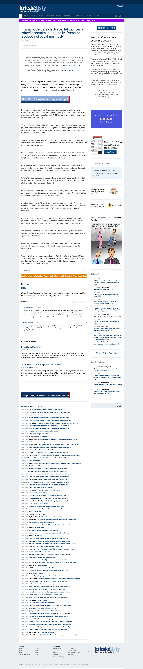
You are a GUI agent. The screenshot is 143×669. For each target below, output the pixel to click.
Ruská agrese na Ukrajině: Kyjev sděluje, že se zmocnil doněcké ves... (49, 560)
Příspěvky (96, 16)
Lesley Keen (32, 415)
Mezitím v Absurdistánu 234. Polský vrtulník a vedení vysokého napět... (60, 463)
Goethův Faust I (40, 514)
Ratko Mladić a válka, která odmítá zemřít (108, 317)
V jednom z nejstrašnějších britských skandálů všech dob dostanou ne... (50, 412)
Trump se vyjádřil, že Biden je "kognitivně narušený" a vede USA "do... (49, 428)
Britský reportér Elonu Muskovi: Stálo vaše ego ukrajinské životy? (48, 616)
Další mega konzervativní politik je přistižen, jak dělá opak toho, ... (57, 439)
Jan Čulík (31, 544)
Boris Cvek (32, 431)
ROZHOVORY (50, 16)
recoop (39, 511)
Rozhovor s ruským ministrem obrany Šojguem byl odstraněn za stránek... (51, 621)
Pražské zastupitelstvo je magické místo (41, 552)
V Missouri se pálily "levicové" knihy (39, 434)
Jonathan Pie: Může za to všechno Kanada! (106, 322)
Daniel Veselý (33, 549)
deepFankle (40, 528)
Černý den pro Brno (34, 460)
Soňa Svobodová (34, 436)
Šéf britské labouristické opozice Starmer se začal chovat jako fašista (56, 562)
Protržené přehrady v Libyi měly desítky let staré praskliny (46, 509)
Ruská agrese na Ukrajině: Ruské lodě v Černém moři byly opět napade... (50, 605)
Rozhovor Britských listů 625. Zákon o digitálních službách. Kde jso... (48, 482)
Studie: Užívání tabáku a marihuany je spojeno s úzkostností (46, 584)
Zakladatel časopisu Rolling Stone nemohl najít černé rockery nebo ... (58, 444)
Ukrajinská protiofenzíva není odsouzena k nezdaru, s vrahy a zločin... (55, 544)
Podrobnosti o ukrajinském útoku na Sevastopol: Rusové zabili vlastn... (50, 624)
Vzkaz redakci (72, 650)
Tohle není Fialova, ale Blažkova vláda (47, 431)
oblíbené (83, 302)
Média (36, 652)
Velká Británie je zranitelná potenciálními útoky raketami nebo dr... (48, 568)
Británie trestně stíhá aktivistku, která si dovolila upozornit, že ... (47, 410)
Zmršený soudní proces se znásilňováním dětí (42, 608)
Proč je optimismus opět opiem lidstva (48, 490)
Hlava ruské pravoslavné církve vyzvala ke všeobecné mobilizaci (48, 498)
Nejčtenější (95, 274)
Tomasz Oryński (33, 463)
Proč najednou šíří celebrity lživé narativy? (41, 522)
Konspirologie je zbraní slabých (38, 493)
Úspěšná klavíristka (45, 436)
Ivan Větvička (33, 455)
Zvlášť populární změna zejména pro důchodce (42, 557)
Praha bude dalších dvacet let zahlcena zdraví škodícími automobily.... (49, 541)
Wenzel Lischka (33, 573)
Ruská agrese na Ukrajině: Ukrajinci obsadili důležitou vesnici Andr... (49, 538)
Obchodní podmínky (58, 657)
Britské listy (33, 9)
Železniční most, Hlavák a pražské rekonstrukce (41, 364)
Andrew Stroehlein (34, 578)
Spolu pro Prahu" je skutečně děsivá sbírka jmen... (44, 611)
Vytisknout (27, 270)
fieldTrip (39, 536)
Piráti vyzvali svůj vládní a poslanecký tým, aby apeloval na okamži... (49, 442)
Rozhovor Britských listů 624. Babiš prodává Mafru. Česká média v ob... (49, 458)
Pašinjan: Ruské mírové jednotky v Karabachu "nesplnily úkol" (47, 589)
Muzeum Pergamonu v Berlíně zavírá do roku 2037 (52, 479)
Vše (115, 353)
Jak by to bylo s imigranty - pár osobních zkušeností (44, 576)
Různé (37, 654)
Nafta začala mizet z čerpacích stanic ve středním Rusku (45, 595)
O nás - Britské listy (58, 648)
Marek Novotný (28, 322)
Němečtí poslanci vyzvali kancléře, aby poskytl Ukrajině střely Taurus (49, 592)
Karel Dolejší (32, 423)
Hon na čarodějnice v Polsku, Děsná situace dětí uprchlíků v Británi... (60, 578)
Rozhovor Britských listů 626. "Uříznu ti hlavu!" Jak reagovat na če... (49, 452)
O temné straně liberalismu (103, 289)
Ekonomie (22, 650)
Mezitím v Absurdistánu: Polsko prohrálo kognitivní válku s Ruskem (106, 370)
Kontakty (55, 650)
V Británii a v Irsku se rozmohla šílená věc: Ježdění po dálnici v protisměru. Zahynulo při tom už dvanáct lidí (107, 310)
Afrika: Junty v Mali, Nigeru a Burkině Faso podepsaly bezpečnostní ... (49, 501)
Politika (37, 650)
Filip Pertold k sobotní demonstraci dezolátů (49, 517)
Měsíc (104, 353)
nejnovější (75, 302)
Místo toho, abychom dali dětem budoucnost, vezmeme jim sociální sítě (107, 329)
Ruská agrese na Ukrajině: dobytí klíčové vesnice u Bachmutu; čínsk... (50, 477)
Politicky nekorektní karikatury (106, 218)
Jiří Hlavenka (105, 342)
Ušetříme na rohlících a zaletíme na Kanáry (49, 546)
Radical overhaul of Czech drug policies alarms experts (108, 385)
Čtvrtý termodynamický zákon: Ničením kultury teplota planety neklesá (58, 455)
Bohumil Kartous (34, 635)
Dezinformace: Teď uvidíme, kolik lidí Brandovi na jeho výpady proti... (49, 485)
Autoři (88, 16)
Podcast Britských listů (103, 163)
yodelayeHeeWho (42, 565)
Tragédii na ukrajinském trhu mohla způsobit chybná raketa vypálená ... (50, 418)
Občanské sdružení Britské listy (39, 664)
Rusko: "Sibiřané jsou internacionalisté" (40, 487)
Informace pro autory (74, 652)
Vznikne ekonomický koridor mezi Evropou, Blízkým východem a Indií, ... (50, 587)
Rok (110, 353)
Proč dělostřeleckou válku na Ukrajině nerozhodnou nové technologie (57, 423)
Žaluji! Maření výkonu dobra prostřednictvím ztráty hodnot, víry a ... (57, 519)
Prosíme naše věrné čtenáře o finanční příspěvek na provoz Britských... (50, 447)
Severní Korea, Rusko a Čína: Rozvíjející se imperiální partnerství (48, 597)
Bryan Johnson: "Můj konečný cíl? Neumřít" (42, 603)
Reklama (55, 654)
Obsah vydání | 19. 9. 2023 (32, 406)
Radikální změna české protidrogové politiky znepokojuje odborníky (107, 392)
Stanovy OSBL (72, 648)
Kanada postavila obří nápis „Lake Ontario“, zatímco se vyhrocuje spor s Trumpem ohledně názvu (108, 377)
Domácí (37, 648)
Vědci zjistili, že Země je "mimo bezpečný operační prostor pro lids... (49, 619)
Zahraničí (21, 648)
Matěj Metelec (33, 367)
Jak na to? (96, 176)
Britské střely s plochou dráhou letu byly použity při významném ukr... (49, 581)
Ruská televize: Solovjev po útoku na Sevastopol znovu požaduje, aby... (50, 627)
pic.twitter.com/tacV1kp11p (73, 65)
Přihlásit (119, 6)
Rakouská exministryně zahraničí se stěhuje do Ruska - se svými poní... (50, 613)
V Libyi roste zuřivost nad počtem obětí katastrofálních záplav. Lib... (48, 570)
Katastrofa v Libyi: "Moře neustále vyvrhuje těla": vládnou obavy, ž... (49, 629)
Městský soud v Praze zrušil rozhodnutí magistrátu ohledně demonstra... (50, 554)
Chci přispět (110, 152)
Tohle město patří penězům (46, 632)
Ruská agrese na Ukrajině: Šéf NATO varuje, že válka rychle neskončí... (50, 525)
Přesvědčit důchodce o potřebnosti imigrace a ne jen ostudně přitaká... (60, 635)
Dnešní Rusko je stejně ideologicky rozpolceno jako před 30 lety (47, 495)
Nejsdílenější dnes (98, 362)
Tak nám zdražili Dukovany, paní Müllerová (106, 345)
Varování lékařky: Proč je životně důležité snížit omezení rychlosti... (48, 469)
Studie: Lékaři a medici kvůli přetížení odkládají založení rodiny (47, 506)
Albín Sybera (105, 382)
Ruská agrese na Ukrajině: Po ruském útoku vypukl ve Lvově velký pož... (50, 420)
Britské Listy (107, 650)
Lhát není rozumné (43, 466)
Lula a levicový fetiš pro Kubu (46, 450)
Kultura (21, 652)
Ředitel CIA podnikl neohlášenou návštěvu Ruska (106, 295)
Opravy (55, 652)
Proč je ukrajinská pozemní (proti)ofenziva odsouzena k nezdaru (56, 549)
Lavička (41, 573)
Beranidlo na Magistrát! (31, 346)
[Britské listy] (45, 100)
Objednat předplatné (106, 28)
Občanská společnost (25, 654)
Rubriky (67, 16)
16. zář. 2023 (38, 307)
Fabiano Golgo (33, 439)
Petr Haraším (33, 519)
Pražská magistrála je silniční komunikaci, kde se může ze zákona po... (49, 533)
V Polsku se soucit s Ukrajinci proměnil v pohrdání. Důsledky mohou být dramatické (106, 282)
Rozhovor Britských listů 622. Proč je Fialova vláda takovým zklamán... (50, 474)
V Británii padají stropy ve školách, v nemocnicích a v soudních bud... (49, 426)
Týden (98, 353)
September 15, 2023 (70, 70)
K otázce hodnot (42, 600)
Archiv (40, 16)
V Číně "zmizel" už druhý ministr (38, 503)
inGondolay (40, 415)
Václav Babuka (28, 307)
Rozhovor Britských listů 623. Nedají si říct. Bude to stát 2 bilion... (47, 471)
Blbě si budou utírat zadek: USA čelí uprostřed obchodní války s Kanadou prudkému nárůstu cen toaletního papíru (107, 337)
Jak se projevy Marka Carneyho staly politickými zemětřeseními (105, 302)
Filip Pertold (32, 517)
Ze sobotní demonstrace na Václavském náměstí (43, 530)
